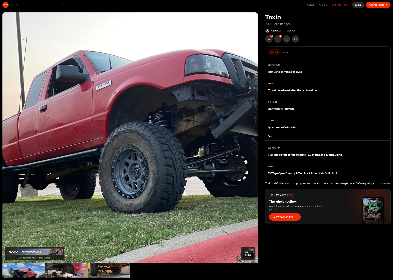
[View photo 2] (23, 270)
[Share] (286, 39)
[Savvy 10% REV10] (34, 252)
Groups (323, 5)
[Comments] (295, 39)
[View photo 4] (109, 270)
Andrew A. (276, 30)
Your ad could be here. (41, 258)
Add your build (376, 4)
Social (285, 52)
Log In (358, 4)
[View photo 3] (66, 270)
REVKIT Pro (341, 5)
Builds (311, 5)
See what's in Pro (283, 217)
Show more (385, 183)
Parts (274, 52)
